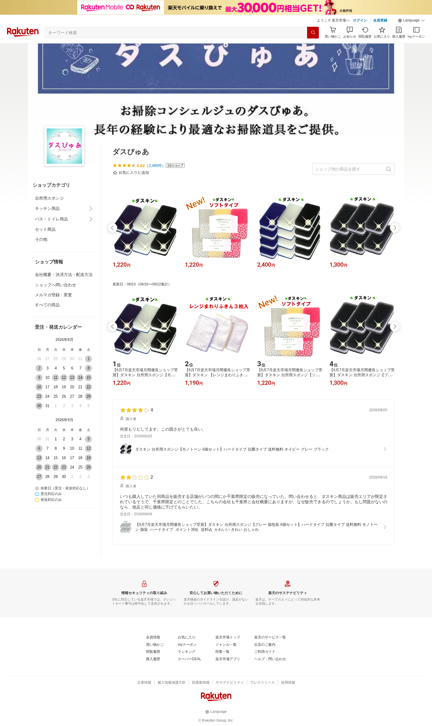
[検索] (313, 33)
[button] (411, 20)
